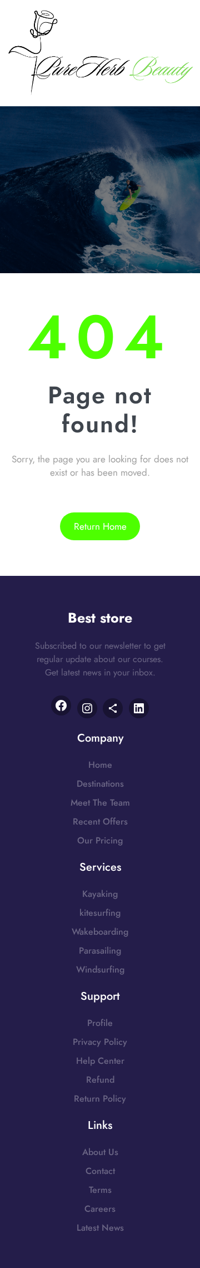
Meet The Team (100, 802)
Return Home (100, 526)
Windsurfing (100, 969)
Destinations (100, 783)
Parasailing (100, 950)
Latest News (100, 1227)
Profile (100, 1023)
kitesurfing (100, 912)
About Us (100, 1152)
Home (100, 764)
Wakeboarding (100, 931)
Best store (100, 618)
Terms (100, 1189)
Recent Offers (100, 821)
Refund (100, 1079)
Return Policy (100, 1098)
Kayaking (100, 893)
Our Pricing (100, 840)
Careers (100, 1208)
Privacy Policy (100, 1041)
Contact (100, 1171)
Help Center (100, 1060)
